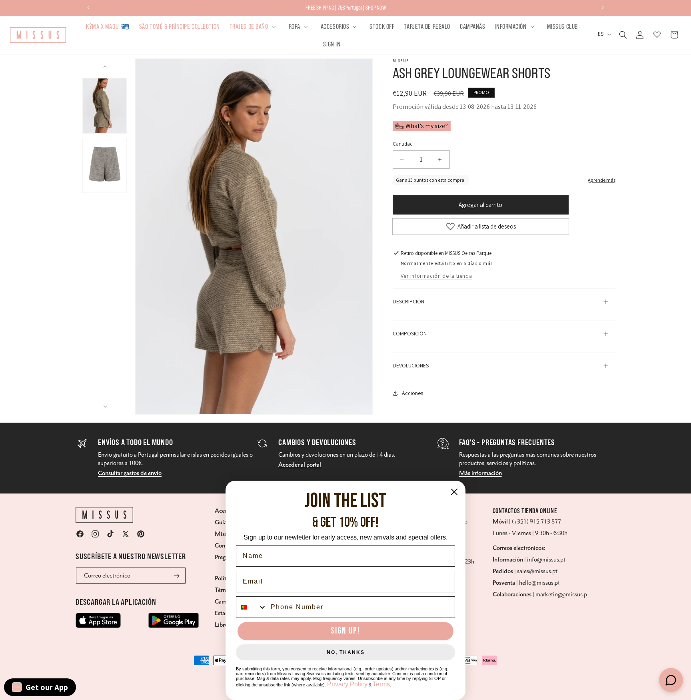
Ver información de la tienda (436, 275)
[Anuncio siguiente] (602, 7)
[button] (254, 26)
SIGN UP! (345, 631)
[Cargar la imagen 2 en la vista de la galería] (104, 165)
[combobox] (251, 607)
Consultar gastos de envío (130, 473)
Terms (381, 684)
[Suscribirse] (177, 575)
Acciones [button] (412, 393)
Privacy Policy (347, 684)
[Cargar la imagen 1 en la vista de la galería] (104, 106)
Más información (480, 473)
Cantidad (403, 143)
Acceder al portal (299, 464)
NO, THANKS (346, 652)
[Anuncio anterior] (88, 7)
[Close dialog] (454, 492)
